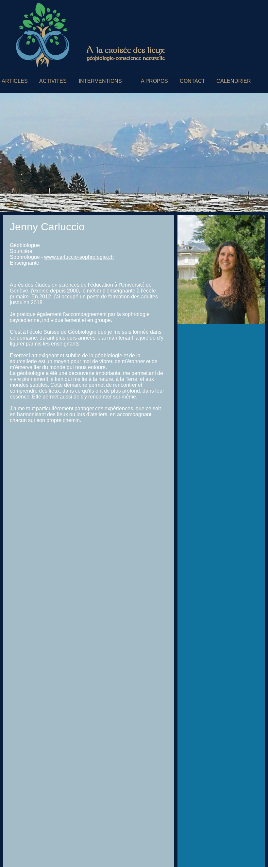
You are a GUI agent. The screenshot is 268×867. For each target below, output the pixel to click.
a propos (154, 81)
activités (53, 81)
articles (15, 81)
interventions (100, 81)
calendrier (233, 81)
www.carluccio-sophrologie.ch (79, 257)
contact (192, 81)
